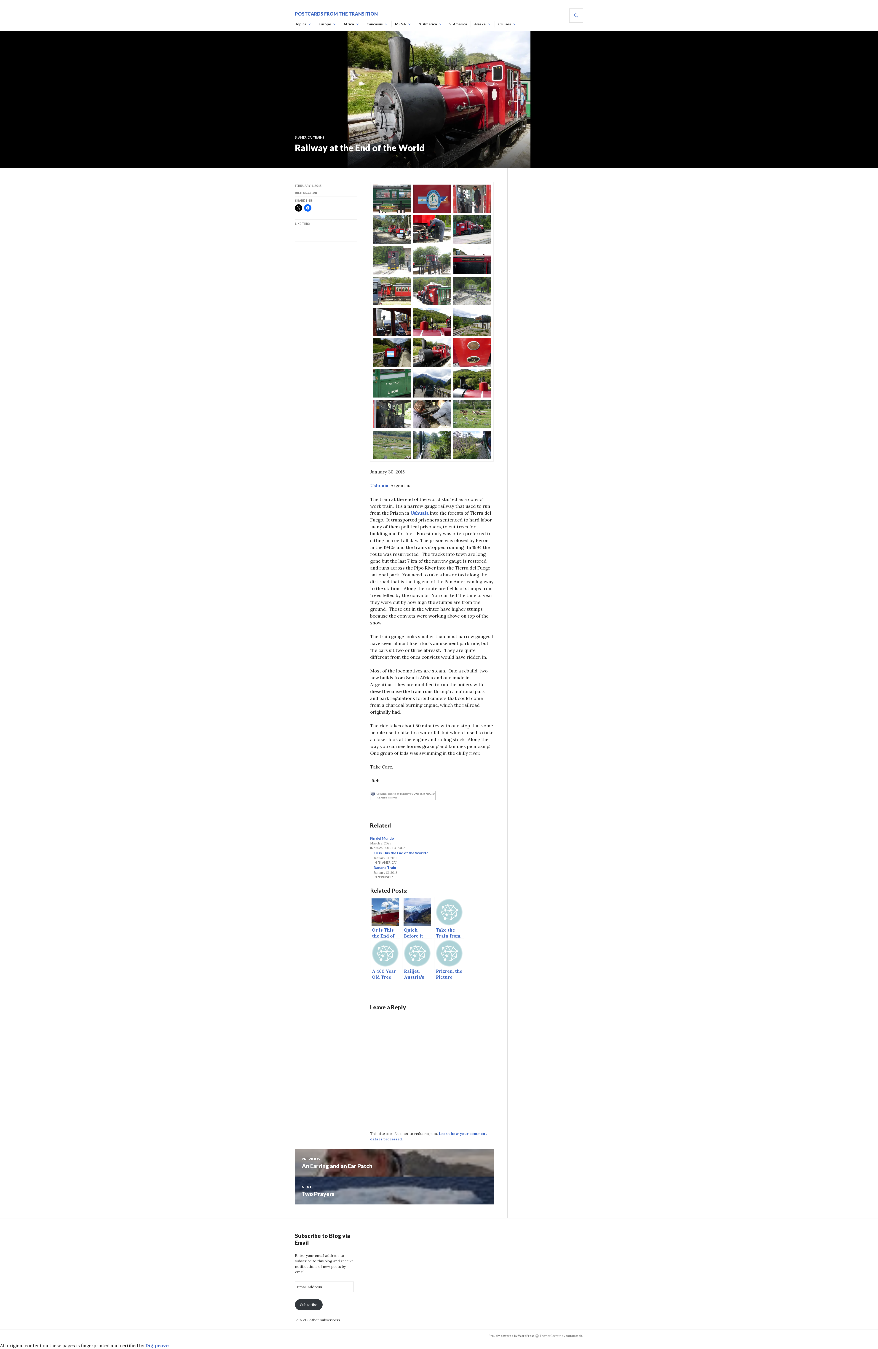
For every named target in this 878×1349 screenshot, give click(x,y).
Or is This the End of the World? (401, 853)
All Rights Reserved (387, 797)
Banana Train (385, 867)
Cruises (504, 24)
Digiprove (157, 1345)
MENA (400, 24)
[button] (392, 198)
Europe (325, 24)
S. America (458, 24)
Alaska (480, 24)
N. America (427, 24)
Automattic (574, 1336)
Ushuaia (379, 485)
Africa (348, 24)
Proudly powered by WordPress (512, 1336)
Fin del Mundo (382, 838)
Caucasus (375, 24)
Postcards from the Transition (336, 13)
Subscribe (308, 1304)
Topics (300, 24)
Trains (318, 137)
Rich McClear (306, 193)
